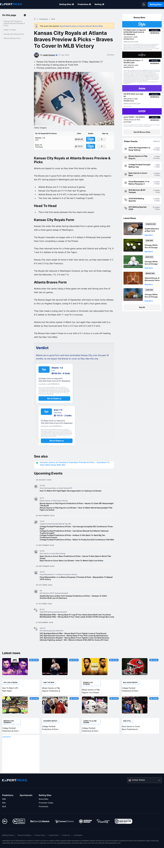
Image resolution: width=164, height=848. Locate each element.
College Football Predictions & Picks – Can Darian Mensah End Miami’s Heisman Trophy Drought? (74, 532)
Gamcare (95, 843)
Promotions (43, 806)
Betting (98, 4)
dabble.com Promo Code (132, 103)
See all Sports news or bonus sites (75, 26)
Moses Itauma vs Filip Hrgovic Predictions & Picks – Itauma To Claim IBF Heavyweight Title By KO (77, 504)
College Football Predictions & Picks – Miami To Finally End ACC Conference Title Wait (77, 539)
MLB (4, 806)
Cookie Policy (54, 835)
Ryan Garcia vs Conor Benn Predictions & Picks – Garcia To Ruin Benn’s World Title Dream (75, 557)
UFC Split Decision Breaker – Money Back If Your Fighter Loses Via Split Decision (74, 638)
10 (154, 150)
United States (138, 780)
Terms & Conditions (24, 835)
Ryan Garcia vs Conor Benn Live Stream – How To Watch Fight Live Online (71, 560)
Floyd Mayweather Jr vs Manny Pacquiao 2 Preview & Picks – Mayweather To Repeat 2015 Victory (76, 578)
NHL (4, 803)
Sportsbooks (26, 795)
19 (154, 158)
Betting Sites (65, 4)
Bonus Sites (98, 26)
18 (153, 207)
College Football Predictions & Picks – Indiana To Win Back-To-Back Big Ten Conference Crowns (72, 536)
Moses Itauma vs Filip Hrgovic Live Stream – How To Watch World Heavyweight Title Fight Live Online (76, 509)
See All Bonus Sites (142, 132)
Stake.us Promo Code (131, 41)
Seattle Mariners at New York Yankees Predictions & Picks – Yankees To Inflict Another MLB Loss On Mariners (73, 597)
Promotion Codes (46, 803)
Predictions (83, 4)
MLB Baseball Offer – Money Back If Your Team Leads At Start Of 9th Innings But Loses (77, 617)
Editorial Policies (8, 835)
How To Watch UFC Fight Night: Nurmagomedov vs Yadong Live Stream (70, 491)
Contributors (78, 835)
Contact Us (66, 835)
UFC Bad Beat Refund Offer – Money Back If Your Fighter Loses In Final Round (73, 633)
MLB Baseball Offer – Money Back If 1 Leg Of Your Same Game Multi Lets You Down (75, 615)
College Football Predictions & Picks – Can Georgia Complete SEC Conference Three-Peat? (76, 527)
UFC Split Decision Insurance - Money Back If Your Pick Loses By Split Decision (74, 635)
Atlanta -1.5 (40, 139)
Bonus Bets (43, 799)
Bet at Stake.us (54, 398)
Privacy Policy (40, 835)
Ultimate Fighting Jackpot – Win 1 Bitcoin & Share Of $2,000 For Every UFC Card (74, 640)
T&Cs (154, 48)
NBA (4, 799)
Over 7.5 (39, 146)
